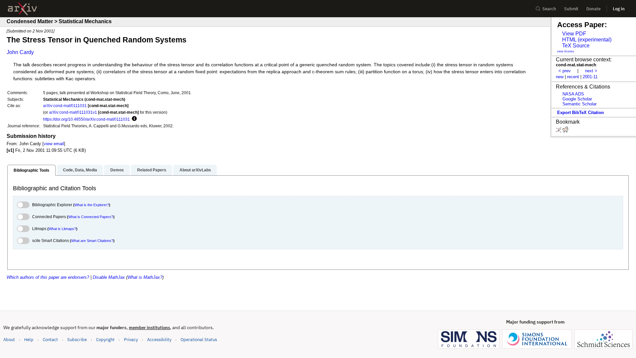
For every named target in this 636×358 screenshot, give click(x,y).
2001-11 (590, 76)
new (559, 76)
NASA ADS (573, 93)
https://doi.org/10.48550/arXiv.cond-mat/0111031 (86, 119)
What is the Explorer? (92, 205)
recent (573, 76)
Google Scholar (577, 98)
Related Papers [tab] (151, 170)
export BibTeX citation (580, 112)
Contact (50, 339)
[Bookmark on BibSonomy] (559, 131)
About (9, 339)
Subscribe (77, 339)
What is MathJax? (145, 277)
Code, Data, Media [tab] (80, 170)
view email (54, 143)
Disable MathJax (109, 277)
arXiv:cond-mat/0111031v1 (73, 112)
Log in (619, 9)
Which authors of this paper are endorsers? (48, 277)
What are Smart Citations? (92, 241)
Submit (571, 9)
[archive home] (22, 8)
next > (591, 70)
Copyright (105, 339)
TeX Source (576, 45)
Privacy (131, 339)
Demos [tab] (117, 170)
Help (28, 339)
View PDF (574, 33)
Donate (593, 9)
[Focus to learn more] (133, 119)
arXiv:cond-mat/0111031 (65, 105)
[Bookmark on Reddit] (565, 131)
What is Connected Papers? (90, 217)
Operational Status (199, 339)
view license (565, 51)
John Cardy (20, 52)
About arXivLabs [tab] (195, 170)
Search (549, 9)
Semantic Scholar (579, 103)
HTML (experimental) (586, 39)
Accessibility (159, 339)
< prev (564, 70)
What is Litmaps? (62, 229)
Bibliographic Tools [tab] (31, 170)
